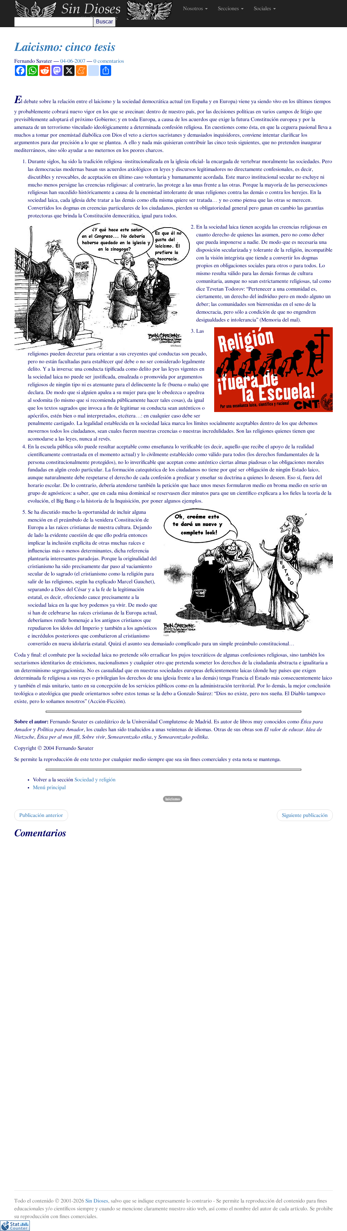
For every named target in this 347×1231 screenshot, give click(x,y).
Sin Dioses (96, 1201)
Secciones (229, 8)
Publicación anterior (41, 815)
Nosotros (193, 8)
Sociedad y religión (95, 779)
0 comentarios (109, 61)
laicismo (172, 799)
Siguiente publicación (305, 815)
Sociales (263, 8)
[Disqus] (173, 927)
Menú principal (49, 787)
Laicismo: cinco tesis (64, 47)
